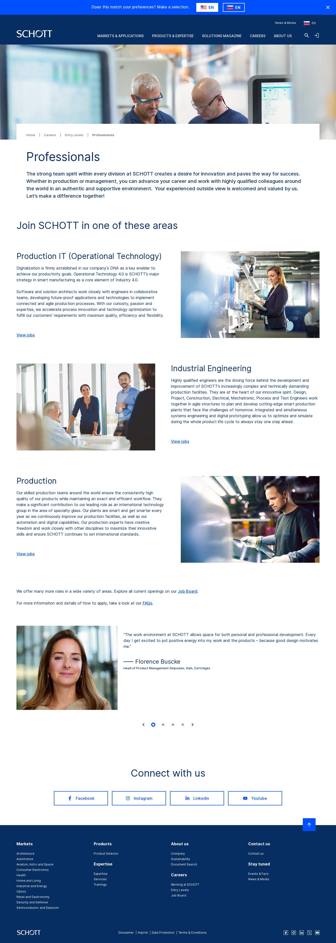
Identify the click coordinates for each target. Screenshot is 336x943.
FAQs (147, 603)
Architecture (25, 853)
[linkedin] (301, 932)
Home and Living (28, 880)
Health (21, 875)
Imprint (143, 932)
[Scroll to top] (309, 824)
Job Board (187, 591)
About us (283, 36)
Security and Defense (32, 902)
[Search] (307, 35)
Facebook (85, 798)
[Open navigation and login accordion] (317, 35)
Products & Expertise (173, 36)
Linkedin (201, 798)
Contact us (256, 853)
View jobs (25, 335)
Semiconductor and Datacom (37, 908)
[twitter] (309, 932)
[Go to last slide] (143, 725)
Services (100, 879)
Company (178, 853)
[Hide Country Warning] (328, 7)
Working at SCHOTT (185, 884)
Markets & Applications (120, 36)
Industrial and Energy (31, 886)
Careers (257, 36)
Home (31, 135)
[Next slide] (193, 725)
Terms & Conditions (192, 932)
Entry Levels (74, 135)
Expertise (100, 874)
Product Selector (106, 853)
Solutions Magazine (222, 36)
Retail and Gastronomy (32, 897)
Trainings (100, 884)
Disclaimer (126, 932)
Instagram (143, 798)
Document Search (184, 864)
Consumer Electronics (32, 870)
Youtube (259, 798)
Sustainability (180, 859)
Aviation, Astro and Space (34, 864)
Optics (21, 891)
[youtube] (317, 932)
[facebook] (286, 932)
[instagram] (293, 932)
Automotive (24, 859)
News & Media (285, 23)
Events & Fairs (258, 874)
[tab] (153, 725)
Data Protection (163, 932)
